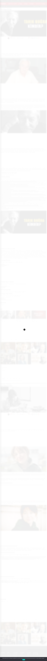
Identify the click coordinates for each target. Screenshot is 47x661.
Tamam (24, 659)
